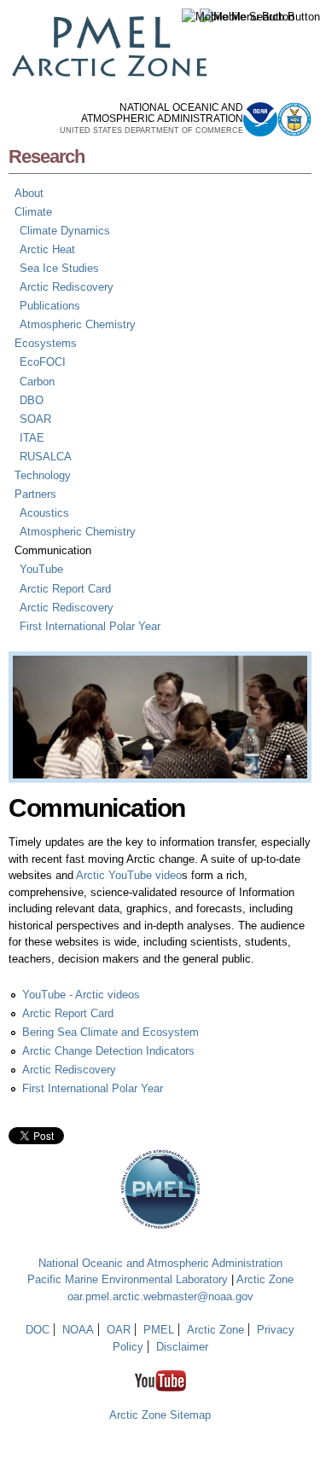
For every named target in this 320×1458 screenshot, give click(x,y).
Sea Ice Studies (59, 268)
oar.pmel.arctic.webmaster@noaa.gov (160, 1296)
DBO (32, 400)
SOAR (35, 419)
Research (46, 156)
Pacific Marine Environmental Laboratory (127, 1279)
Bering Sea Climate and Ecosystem (110, 1032)
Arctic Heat (47, 249)
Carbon (37, 381)
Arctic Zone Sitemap (160, 1415)
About (29, 193)
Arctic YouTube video (129, 875)
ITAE (32, 437)
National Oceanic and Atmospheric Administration (160, 1263)
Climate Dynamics (65, 230)
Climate (33, 211)
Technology (43, 475)
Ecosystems (46, 343)
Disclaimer (182, 1346)
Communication (53, 550)
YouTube (41, 569)
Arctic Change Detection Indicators (108, 1050)
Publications (50, 305)
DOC (37, 1329)
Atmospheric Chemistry (78, 324)
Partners (35, 494)
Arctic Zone (265, 1279)
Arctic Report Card (65, 588)
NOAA (78, 1329)
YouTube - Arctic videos (81, 994)
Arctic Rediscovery (66, 287)
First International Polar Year (90, 626)
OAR (119, 1329)
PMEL (158, 1329)
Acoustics (44, 512)
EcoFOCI (43, 362)
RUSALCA (46, 456)
